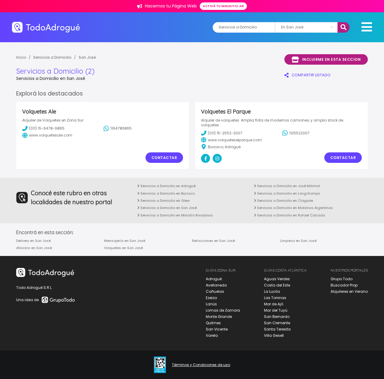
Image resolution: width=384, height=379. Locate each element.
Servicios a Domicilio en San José (168, 207)
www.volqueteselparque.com (235, 139)
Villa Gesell (274, 335)
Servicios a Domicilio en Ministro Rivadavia (176, 215)
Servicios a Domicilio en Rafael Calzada (290, 215)
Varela (212, 335)
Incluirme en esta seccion (331, 59)
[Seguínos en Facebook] (205, 158)
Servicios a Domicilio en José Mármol (288, 186)
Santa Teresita (277, 329)
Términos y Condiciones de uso (201, 365)
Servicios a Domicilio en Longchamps (288, 193)
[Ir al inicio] (46, 27)
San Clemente (277, 322)
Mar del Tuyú (275, 310)
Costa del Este (277, 285)
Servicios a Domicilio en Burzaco (167, 193)
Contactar (164, 157)
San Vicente (217, 329)
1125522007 (299, 133)
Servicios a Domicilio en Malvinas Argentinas (294, 207)
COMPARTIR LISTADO (311, 75)
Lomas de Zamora (223, 310)
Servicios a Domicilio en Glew (165, 200)
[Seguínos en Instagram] (217, 158)
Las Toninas (275, 297)
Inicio (21, 57)
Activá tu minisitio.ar (223, 6)
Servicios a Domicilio (52, 57)
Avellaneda (216, 285)
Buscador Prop (344, 285)
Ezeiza (211, 297)
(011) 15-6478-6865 (46, 128)
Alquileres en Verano (349, 291)
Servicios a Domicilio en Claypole (284, 200)
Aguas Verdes (277, 278)
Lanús (211, 304)
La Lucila (272, 291)
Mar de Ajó (273, 304)
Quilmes (213, 322)
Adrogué (214, 278)
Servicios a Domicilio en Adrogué (168, 186)
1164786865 (121, 128)
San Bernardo (277, 316)
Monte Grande (219, 316)
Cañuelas (215, 291)
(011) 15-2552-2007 (225, 133)
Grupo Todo (341, 278)
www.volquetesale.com (50, 135)
